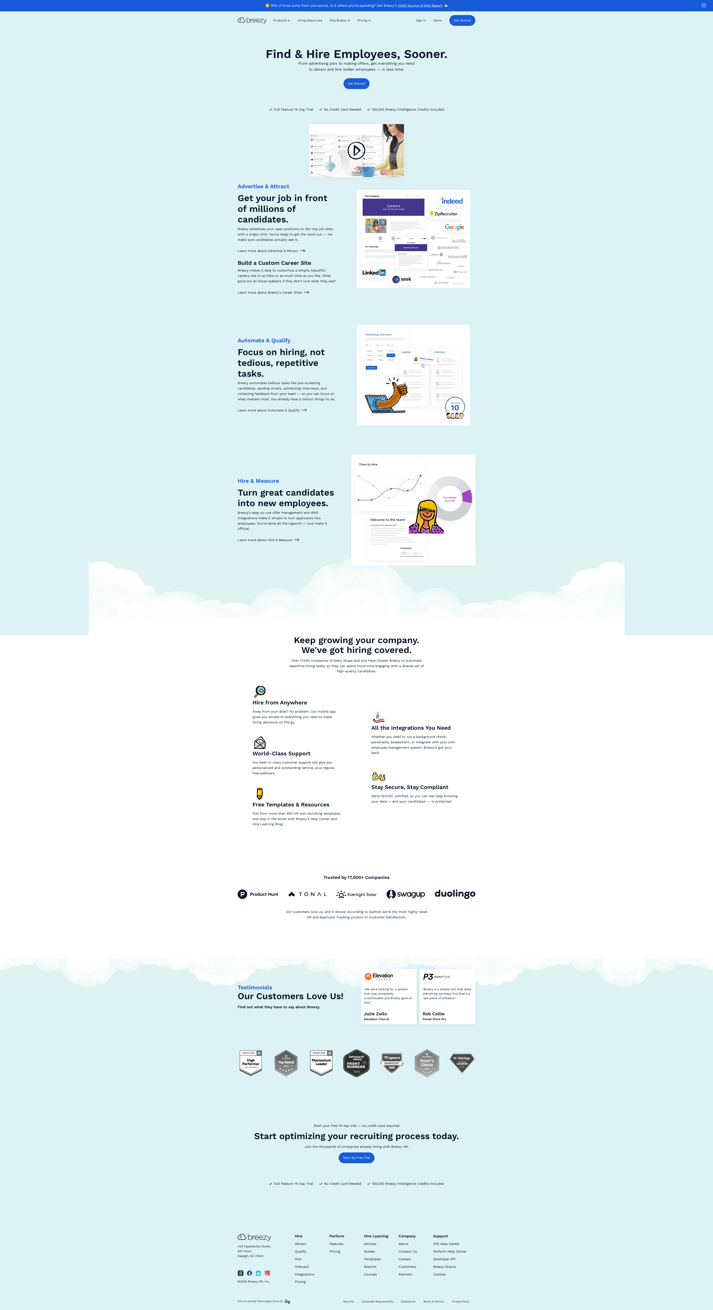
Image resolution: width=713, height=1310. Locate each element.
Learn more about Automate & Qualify (268, 410)
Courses (370, 1274)
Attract (300, 1244)
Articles (370, 1244)
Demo (437, 20)
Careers (405, 1259)
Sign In (421, 20)
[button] (282, 20)
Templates (372, 1259)
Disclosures (408, 1301)
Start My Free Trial (356, 1157)
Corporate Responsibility (377, 1301)
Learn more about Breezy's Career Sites (270, 292)
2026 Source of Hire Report (420, 5)
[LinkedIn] (258, 1273)
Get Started (462, 20)
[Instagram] (267, 1273)
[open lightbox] (356, 150)
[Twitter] (241, 1273)
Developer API (444, 1259)
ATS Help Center (446, 1244)
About (403, 1244)
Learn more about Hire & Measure (265, 540)
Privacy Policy (460, 1301)
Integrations (304, 1274)
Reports (370, 1267)
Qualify (300, 1251)
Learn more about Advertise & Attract (268, 251)
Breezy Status (444, 1267)
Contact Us (408, 1251)
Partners (405, 1274)
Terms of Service (433, 1301)
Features (336, 1244)
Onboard (302, 1267)
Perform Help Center (450, 1251)
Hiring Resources (310, 20)
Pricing (300, 1282)
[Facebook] (250, 1273)
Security (348, 1301)
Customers (407, 1267)
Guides (369, 1251)
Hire (298, 1259)
